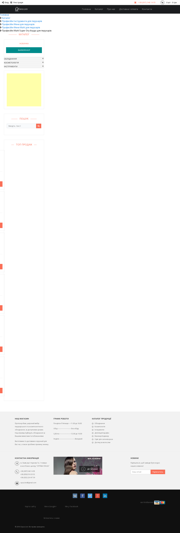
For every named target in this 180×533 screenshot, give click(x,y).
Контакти (147, 9)
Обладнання (10, 58)
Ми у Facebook (71, 506)
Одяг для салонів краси (104, 439)
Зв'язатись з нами (51, 518)
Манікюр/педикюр (102, 436)
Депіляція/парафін (102, 433)
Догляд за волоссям (102, 442)
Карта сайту (30, 506)
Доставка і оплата (128, 9)
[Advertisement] (24, 89)
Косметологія (11, 62)
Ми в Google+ (50, 506)
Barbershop (24, 50)
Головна (86, 9)
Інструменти (10, 66)
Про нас (111, 9)
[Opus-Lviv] (21, 9)
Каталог (99, 9)
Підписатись (157, 472)
